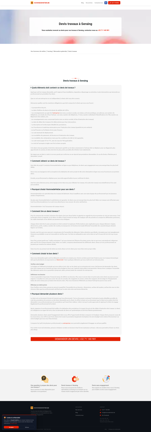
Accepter (11, 427)
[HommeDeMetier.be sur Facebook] (105, 2)
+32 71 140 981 (115, 2)
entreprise (56, 113)
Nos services (89, 2)
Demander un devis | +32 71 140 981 (75, 339)
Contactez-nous (99, 2)
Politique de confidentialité (114, 429)
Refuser (27, 427)
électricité (60, 260)
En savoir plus (13, 423)
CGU (106, 429)
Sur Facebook (105, 415)
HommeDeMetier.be (41, 3)
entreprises (66, 323)
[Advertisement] (75, 66)
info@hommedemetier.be (108, 412)
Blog (82, 2)
